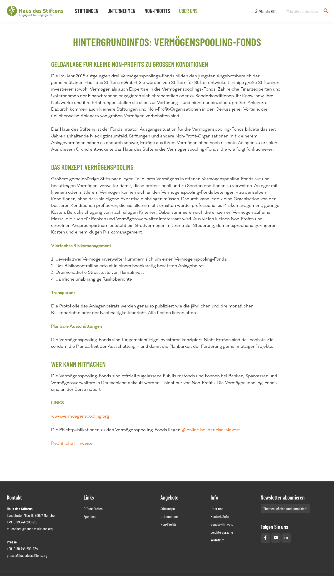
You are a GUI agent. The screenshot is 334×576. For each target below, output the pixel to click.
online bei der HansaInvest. (214, 430)
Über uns (217, 508)
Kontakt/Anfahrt (222, 516)
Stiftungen (167, 508)
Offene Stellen (93, 508)
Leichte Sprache (222, 532)
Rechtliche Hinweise (72, 443)
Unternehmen (169, 516)
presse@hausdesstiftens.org (27, 555)
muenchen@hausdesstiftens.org (29, 528)
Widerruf (217, 539)
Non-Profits (168, 524)
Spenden (90, 516)
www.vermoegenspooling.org (80, 416)
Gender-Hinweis (222, 524)
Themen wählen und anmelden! (285, 508)
